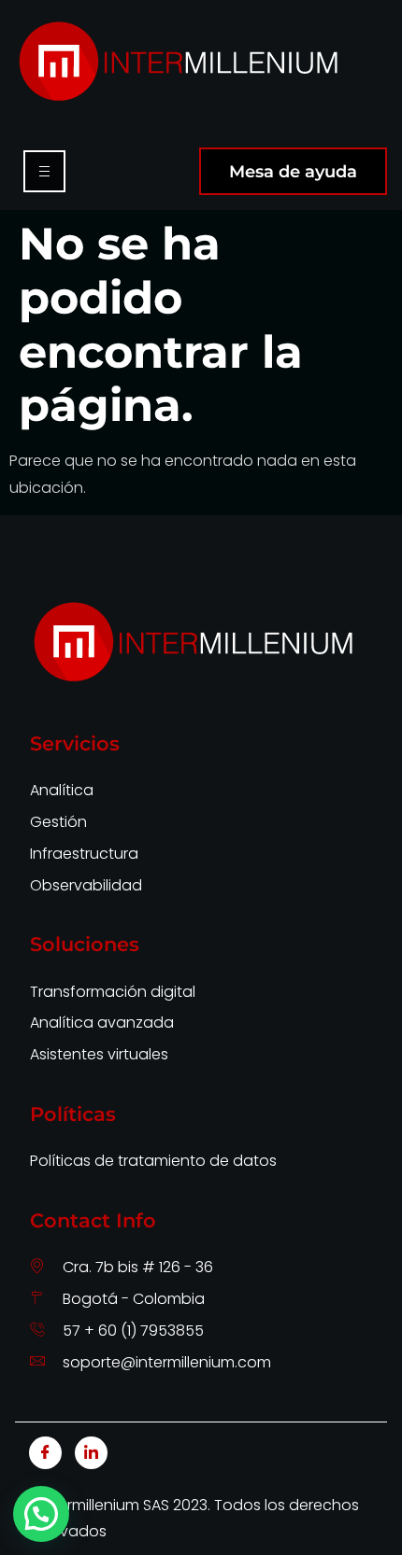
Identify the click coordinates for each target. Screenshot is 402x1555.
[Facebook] (45, 1452)
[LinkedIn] (91, 1452)
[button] (41, 1514)
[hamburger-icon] (44, 171)
